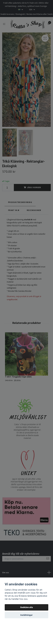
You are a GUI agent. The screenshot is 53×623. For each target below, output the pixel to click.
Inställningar (26, 615)
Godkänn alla (26, 607)
